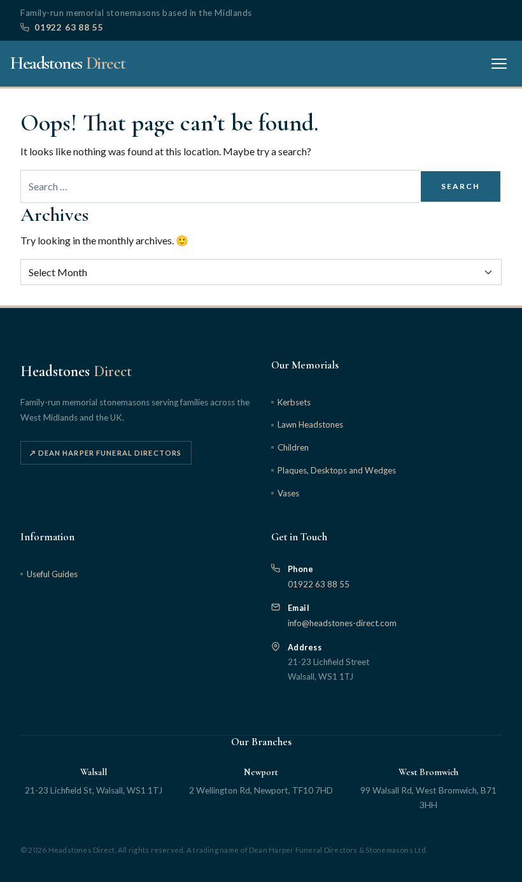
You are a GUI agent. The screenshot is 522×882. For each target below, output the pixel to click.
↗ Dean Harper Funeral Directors (105, 453)
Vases (288, 493)
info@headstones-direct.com (342, 623)
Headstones (67, 63)
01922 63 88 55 (68, 27)
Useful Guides (52, 574)
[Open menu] (499, 63)
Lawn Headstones (310, 424)
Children (293, 447)
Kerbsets (294, 402)
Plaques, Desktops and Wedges (337, 470)
